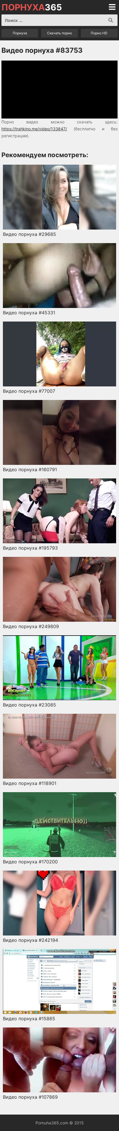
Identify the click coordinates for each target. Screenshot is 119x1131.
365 (31, 7)
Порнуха (20, 33)
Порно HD (99, 33)
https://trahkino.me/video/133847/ (34, 128)
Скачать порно (59, 33)
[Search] (110, 20)
